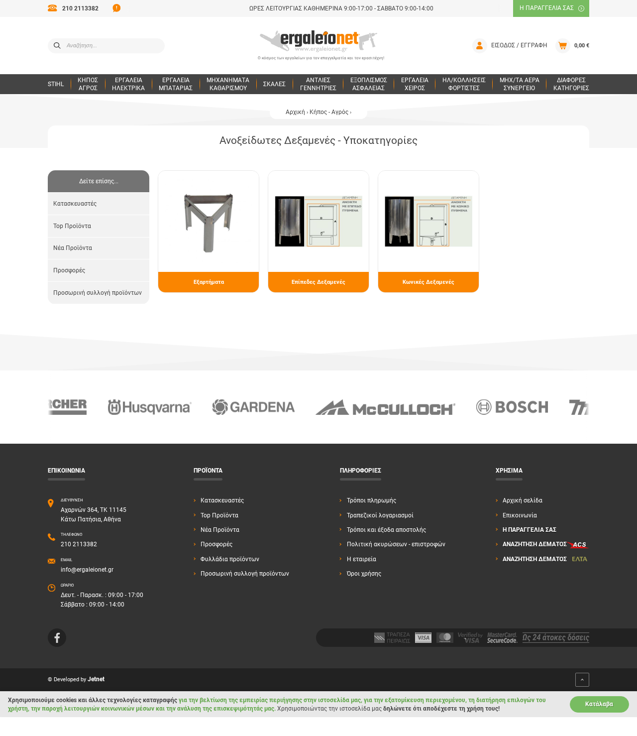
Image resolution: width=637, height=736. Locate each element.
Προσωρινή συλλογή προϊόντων (97, 292)
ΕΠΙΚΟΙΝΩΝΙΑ (66, 470)
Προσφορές (69, 270)
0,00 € (581, 45)
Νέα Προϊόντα (72, 248)
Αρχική (295, 112)
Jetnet (96, 680)
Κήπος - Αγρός (329, 112)
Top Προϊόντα (72, 226)
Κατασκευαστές (75, 203)
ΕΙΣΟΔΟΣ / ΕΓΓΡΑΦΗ (519, 45)
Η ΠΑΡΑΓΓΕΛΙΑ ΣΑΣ (547, 7)
